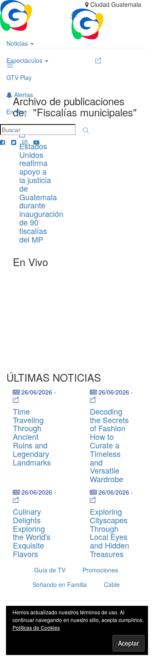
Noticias (18, 43)
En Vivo (16, 111)
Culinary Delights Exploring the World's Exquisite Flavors (31, 532)
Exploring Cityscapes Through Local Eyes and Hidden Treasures (109, 532)
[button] (86, 130)
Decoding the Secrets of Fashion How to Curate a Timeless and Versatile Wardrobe (109, 445)
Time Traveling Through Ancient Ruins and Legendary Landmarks (32, 437)
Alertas (22, 94)
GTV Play (19, 77)
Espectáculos (25, 60)
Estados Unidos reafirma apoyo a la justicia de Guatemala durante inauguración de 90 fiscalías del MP (41, 192)
